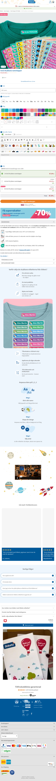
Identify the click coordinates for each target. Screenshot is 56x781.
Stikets (1, 11)
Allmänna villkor (24, 778)
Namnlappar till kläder (15, 11)
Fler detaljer (3, 256)
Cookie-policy (32, 778)
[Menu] (54, 763)
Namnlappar (6, 11)
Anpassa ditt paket (24, 250)
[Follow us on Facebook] (31, 714)
